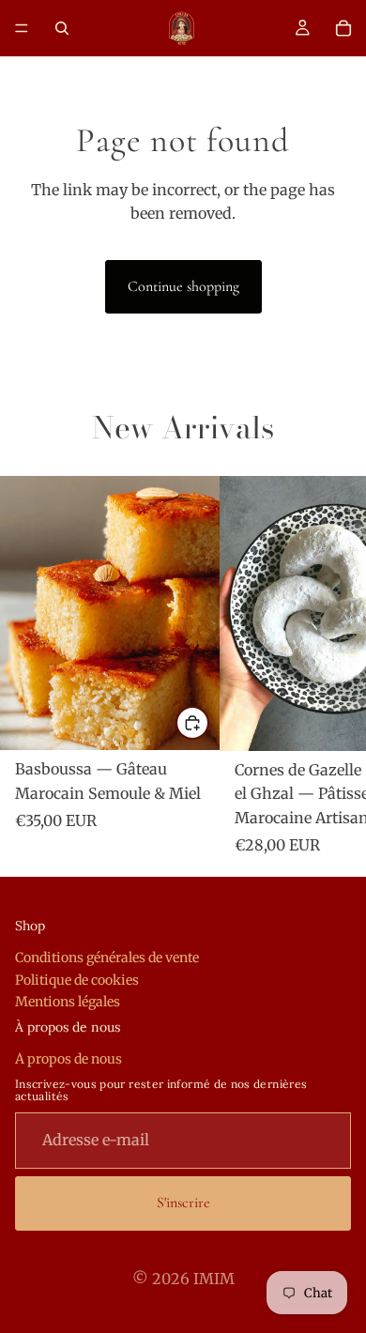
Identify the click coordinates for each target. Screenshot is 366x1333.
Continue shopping (183, 286)
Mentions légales (67, 1001)
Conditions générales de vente (107, 957)
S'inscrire (183, 1202)
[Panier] (343, 28)
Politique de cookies (77, 980)
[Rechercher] (62, 28)
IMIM (214, 1278)
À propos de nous (68, 1058)
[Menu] (21, 28)
